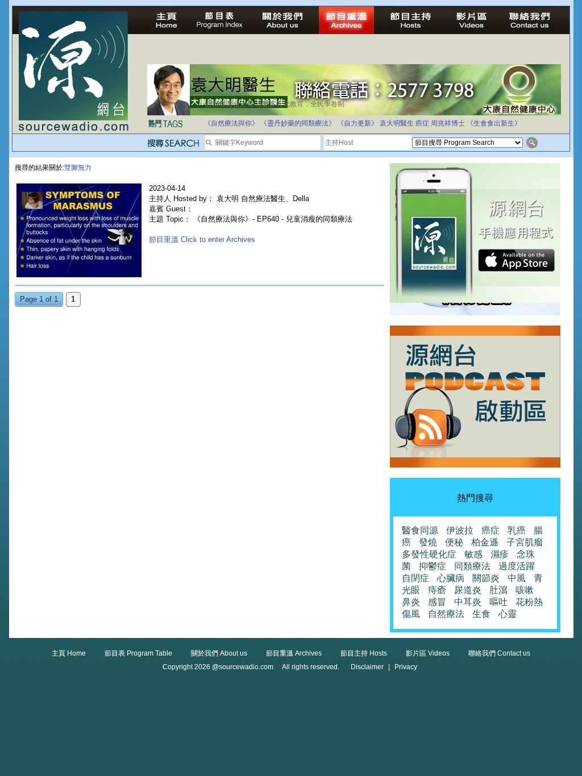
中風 (517, 578)
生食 (481, 614)
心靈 (507, 614)
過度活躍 (516, 566)
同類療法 (472, 566)
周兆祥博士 (448, 123)
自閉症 (415, 578)
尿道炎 (467, 590)
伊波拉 (459, 530)
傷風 (411, 614)
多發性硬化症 (429, 554)
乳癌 (517, 530)
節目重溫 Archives (294, 653)
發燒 (428, 542)
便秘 (454, 542)
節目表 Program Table (138, 653)
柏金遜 (484, 542)
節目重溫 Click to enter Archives (202, 239)
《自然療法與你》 (231, 123)
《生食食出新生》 (494, 123)
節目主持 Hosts (363, 653)
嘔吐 (498, 602)
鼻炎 (411, 602)
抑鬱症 (432, 566)
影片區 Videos (428, 653)
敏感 (473, 554)
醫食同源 (420, 530)
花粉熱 (529, 602)
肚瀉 (498, 590)
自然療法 (446, 614)
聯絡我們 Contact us (499, 653)
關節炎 (486, 578)
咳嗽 (525, 590)
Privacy (405, 667)
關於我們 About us (219, 653)
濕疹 (499, 554)
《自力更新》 (357, 123)
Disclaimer (367, 667)
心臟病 (450, 578)
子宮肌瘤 (524, 542)
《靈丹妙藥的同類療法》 (297, 123)
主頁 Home (69, 653)
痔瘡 (437, 590)
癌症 (422, 123)
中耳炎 (467, 602)
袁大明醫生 (397, 123)
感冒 (437, 602)
